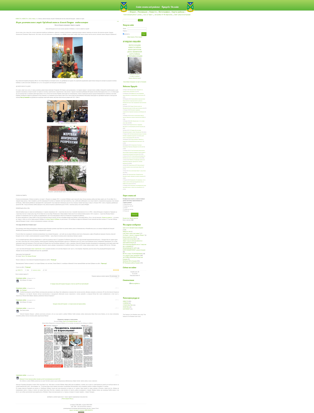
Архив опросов (134, 218)
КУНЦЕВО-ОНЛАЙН (131, 41)
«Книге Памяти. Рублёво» (53, 219)
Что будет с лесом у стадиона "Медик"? (134, 235)
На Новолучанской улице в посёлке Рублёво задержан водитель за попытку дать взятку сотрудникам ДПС (134, 135)
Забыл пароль (131, 37)
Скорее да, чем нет (128, 206)
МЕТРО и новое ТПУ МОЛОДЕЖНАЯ (132, 253)
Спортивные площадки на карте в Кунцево (134, 82)
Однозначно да (128, 204)
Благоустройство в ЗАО (129, 237)
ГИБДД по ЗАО (127, 231)
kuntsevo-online (36, 270)
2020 (30, 18)
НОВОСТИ (18, 18)
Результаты (126, 218)
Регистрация (65, 398)
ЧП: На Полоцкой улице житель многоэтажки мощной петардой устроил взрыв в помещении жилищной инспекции (134, 152)
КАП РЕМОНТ (126, 309)
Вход (71, 398)
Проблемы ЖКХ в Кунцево (130, 261)
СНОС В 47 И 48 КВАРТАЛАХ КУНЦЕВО (133, 228)
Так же (125, 207)
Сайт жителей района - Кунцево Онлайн (157, 3)
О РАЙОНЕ (125, 303)
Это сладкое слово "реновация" (131, 255)
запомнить (127, 34)
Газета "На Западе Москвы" (29, 256)
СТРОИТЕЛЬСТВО (127, 305)
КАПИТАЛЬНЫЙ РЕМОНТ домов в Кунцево (134, 250)
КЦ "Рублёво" (23, 290)
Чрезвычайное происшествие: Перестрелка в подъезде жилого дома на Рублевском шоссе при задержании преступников (134, 100)
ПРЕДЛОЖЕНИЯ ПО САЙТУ (130, 248)
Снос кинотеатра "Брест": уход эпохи (137, 170)
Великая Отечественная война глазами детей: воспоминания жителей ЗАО (40, 379)
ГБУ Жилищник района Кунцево (131, 263)
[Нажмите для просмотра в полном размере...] (67, 57)
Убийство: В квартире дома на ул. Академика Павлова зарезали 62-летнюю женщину (134, 161)
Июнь (33, 18)
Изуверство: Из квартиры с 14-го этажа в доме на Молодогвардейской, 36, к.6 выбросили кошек (134, 181)
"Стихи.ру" (28, 267)
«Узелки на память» (107, 217)
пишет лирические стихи (38, 249)
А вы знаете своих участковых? (131, 233)
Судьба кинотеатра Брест (130, 239)
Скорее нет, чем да (128, 209)
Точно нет (126, 211)
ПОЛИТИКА (126, 307)
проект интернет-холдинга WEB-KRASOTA (81, 410)
